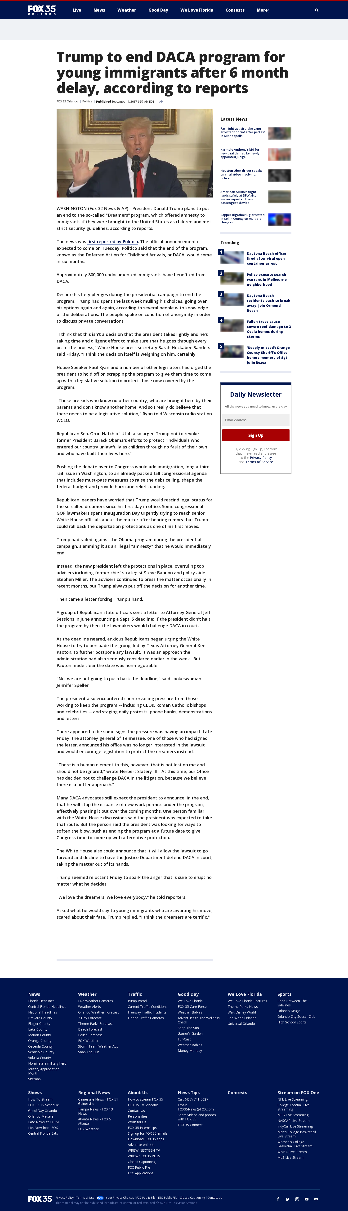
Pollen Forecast (90, 1035)
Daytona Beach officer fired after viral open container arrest (266, 258)
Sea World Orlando (242, 1018)
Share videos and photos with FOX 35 (197, 1117)
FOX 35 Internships (142, 1127)
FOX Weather (88, 1040)
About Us (137, 1092)
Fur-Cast (184, 1039)
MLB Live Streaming (292, 1115)
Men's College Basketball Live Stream (296, 1134)
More (262, 10)
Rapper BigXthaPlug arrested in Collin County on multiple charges (242, 218)
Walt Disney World (242, 1012)
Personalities (137, 1116)
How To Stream (40, 1099)
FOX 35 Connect (190, 1125)
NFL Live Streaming (292, 1099)
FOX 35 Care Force (192, 1006)
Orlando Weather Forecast (98, 1012)
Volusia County (39, 1057)
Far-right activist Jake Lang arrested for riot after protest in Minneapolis (242, 132)
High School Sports (292, 1022)
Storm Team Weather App (98, 1046)
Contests (237, 1092)
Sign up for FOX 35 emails (147, 1133)
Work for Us (137, 1122)
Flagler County (39, 1023)
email (316, 1199)
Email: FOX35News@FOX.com (196, 1107)
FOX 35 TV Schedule (43, 1105)
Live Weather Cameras (95, 1001)
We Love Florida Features (247, 1001)
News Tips (189, 1092)
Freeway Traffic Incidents (147, 1012)
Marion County (39, 1035)
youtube (306, 1199)
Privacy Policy (261, 457)
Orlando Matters (41, 1116)
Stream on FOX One (298, 1092)
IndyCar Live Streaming (295, 1126)
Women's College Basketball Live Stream (294, 1144)
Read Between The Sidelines (292, 1003)
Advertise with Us (141, 1144)
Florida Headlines (41, 1001)
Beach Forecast (90, 1029)
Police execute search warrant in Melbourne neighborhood (267, 279)
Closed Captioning (142, 1161)
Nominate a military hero (47, 1063)
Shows (35, 1092)
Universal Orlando (241, 1023)
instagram (297, 1199)
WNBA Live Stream (292, 1152)
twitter (287, 1199)
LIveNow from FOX (43, 1127)
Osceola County (40, 1046)
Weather (87, 994)
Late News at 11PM (43, 1122)
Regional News (94, 1092)
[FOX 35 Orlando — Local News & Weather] (43, 10)
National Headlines (42, 1012)
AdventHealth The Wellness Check (199, 1020)
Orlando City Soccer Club (296, 1016)
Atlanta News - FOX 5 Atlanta (94, 1121)
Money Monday (190, 1050)
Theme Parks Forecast (95, 1023)
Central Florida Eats (43, 1133)
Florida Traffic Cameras (146, 1018)
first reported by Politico (112, 241)
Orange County (39, 1040)
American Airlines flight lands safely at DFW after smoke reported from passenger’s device (239, 197)
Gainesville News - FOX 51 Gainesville (98, 1101)
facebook (278, 1199)
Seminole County (41, 1052)
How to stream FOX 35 (145, 1099)
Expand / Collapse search (317, 10)
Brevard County (40, 1018)
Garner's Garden (190, 1033)
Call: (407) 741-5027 (193, 1099)
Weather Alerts (89, 1006)
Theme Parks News (243, 1006)
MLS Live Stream (290, 1157)
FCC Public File (139, 1167)
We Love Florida (190, 1001)
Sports (284, 994)
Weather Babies (190, 1012)
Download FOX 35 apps (146, 1139)
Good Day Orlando (42, 1110)
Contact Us (136, 1110)
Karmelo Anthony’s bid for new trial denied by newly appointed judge (239, 153)
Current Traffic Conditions (147, 1006)
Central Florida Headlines (47, 1006)
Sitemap (34, 1079)
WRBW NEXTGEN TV (144, 1150)
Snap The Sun (88, 1052)
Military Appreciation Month (43, 1071)
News (34, 994)
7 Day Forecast (90, 1018)
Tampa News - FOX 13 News (95, 1111)
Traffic (135, 994)
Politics (87, 101)
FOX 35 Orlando (67, 101)
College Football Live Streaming (293, 1107)
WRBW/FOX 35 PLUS (144, 1156)
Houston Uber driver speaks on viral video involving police (241, 174)
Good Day (188, 994)
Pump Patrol (137, 1001)
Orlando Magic (288, 1011)
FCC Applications (140, 1173)
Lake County (37, 1029)
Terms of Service (259, 462)
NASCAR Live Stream (293, 1120)
